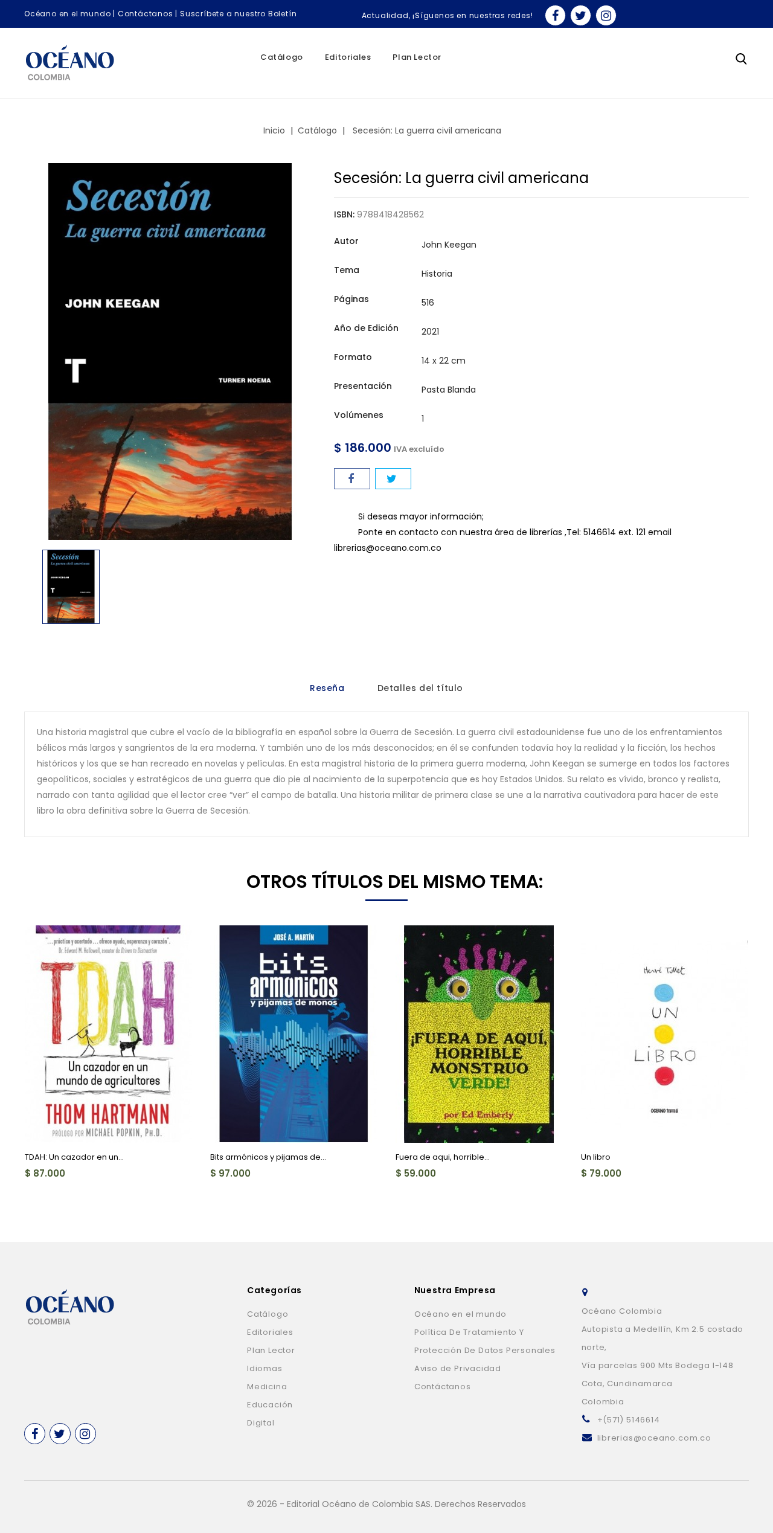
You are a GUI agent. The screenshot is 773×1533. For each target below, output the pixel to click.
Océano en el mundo (67, 13)
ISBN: (344, 214)
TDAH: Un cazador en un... (74, 1157)
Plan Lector (417, 57)
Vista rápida (41, 941)
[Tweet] (393, 479)
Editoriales (348, 57)
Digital (261, 1423)
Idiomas (265, 1368)
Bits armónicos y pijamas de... (268, 1157)
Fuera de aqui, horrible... (443, 1157)
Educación (270, 1404)
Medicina (267, 1386)
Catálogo (281, 57)
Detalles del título (420, 688)
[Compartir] (352, 479)
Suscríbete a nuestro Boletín (238, 13)
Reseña (327, 688)
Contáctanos (145, 13)
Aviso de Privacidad (457, 1368)
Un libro (596, 1157)
